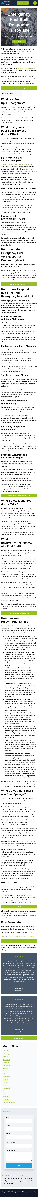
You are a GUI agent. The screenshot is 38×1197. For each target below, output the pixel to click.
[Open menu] (35, 3)
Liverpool (31, 936)
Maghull (5, 1082)
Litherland (6, 1074)
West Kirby (4, 936)
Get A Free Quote (19, 1038)
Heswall (17, 936)
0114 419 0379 (22, 3)
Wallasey (11, 936)
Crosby (5, 1068)
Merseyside (6, 1065)
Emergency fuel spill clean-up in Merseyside (15, 164)
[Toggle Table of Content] (18, 93)
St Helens (6, 1094)
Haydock (6, 1099)
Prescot (5, 1091)
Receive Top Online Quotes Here (19, 613)
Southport (6, 1096)
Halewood (6, 1088)
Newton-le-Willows (9, 1102)
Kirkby (5, 1085)
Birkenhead (24, 936)
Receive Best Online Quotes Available (19, 495)
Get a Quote (17, 41)
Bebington (6, 1076)
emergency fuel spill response (26, 68)
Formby (5, 1079)
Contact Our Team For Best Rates (19, 284)
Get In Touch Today (19, 88)
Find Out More (19, 906)
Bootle (5, 1071)
